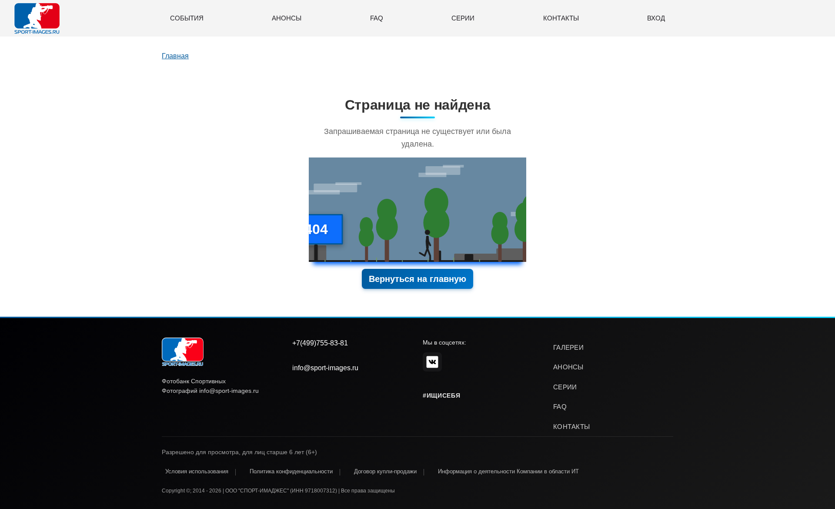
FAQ (376, 18)
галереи (568, 347)
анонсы (568, 367)
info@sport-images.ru (325, 368)
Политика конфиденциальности (291, 471)
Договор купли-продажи (385, 471)
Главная (175, 56)
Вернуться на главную (417, 279)
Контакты (561, 18)
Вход (656, 18)
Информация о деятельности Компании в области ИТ (508, 471)
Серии (462, 18)
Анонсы (286, 18)
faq (560, 406)
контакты (571, 426)
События (187, 18)
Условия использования (196, 471)
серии (565, 387)
